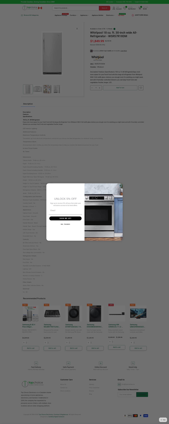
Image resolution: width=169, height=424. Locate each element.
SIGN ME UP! (65, 218)
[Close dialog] (120, 185)
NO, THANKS (65, 224)
